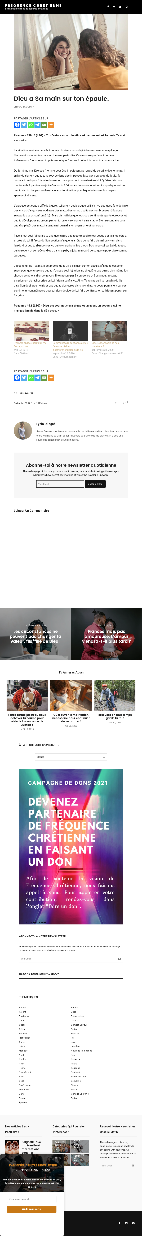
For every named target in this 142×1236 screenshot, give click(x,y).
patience (75, 1059)
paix (73, 1055)
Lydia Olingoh (46, 424)
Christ (22, 1020)
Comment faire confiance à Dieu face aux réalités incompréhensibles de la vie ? (70, 346)
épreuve (24, 393)
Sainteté (75, 1072)
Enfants (23, 1033)
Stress (74, 1085)
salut (21, 1076)
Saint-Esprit (25, 1072)
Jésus (22, 1046)
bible (73, 1012)
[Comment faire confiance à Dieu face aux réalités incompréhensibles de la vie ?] (70, 331)
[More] (51, 125)
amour (74, 1007)
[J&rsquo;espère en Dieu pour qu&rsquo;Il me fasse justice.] (31, 331)
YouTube (120, 7)
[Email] (44, 125)
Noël (21, 1055)
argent (22, 1012)
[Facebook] (17, 125)
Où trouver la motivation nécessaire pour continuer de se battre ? (71, 718)
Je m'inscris (33, 1209)
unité (22, 1094)
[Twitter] (24, 125)
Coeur (22, 1025)
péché (22, 1068)
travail (74, 1089)
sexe (21, 1081)
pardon (22, 1059)
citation (75, 1020)
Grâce (22, 1042)
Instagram (114, 7)
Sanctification (78, 1076)
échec (22, 1098)
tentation (24, 1089)
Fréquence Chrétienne (33, 5)
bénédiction (77, 1016)
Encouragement (25, 106)
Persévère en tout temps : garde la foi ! (115, 716)
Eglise (74, 1029)
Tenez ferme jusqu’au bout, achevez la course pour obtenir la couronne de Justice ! (27, 720)
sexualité (76, 1081)
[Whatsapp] (31, 125)
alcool (22, 1007)
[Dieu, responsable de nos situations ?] (109, 331)
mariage (23, 1051)
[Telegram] (37, 125)
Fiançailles (25, 1038)
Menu (134, 7)
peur (21, 1064)
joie (73, 1042)
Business (24, 1016)
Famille (75, 1033)
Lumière (75, 1046)
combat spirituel (79, 1025)
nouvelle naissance (81, 1051)
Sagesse (75, 1068)
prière (74, 1064)
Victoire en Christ (80, 1094)
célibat (22, 1029)
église (74, 1098)
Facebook (108, 7)
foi (31, 393)
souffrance (25, 1085)
